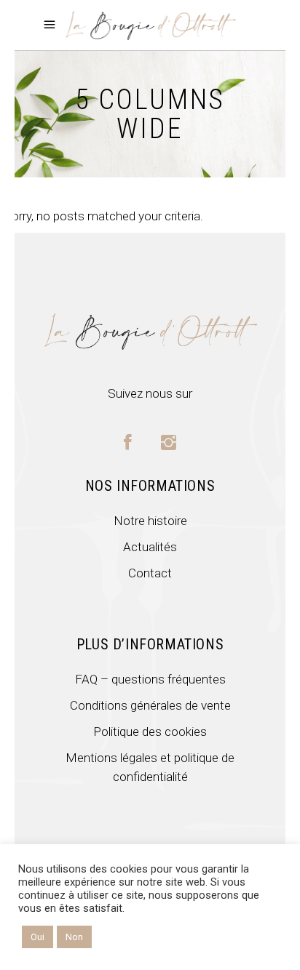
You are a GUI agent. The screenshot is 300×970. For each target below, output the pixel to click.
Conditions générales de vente (150, 705)
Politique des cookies (150, 731)
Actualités (150, 547)
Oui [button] (37, 936)
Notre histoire (150, 520)
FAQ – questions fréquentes (150, 679)
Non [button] (74, 936)
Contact (150, 573)
